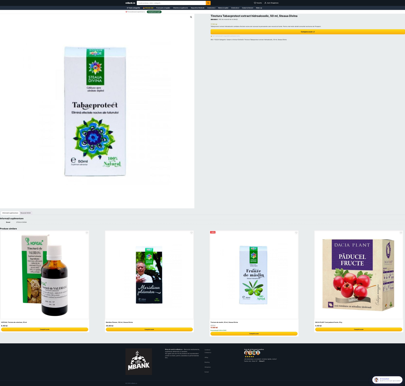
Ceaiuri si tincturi (247, 8)
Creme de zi (211, 8)
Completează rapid (154, 12)
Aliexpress (208, 367)
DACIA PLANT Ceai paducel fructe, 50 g (328, 322)
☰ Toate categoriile (133, 8)
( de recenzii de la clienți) (228, 19)
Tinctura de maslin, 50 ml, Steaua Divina (224, 322)
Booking (207, 362)
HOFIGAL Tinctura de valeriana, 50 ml (14, 322)
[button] (191, 17)
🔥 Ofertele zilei (148, 8)
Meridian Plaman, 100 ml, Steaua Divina (119, 322)
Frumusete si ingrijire (163, 8)
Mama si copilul (223, 8)
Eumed (207, 372)
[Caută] (208, 3)
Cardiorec (207, 350)
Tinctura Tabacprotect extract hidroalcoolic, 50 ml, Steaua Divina (265, 39)
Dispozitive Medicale (197, 8)
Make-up (259, 8)
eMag (206, 357)
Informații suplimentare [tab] (10, 213)
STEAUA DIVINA (21, 222)
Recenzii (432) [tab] (26, 213)
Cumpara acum (307, 32)
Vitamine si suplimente (180, 8)
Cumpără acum (44, 329)
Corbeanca (208, 352)
